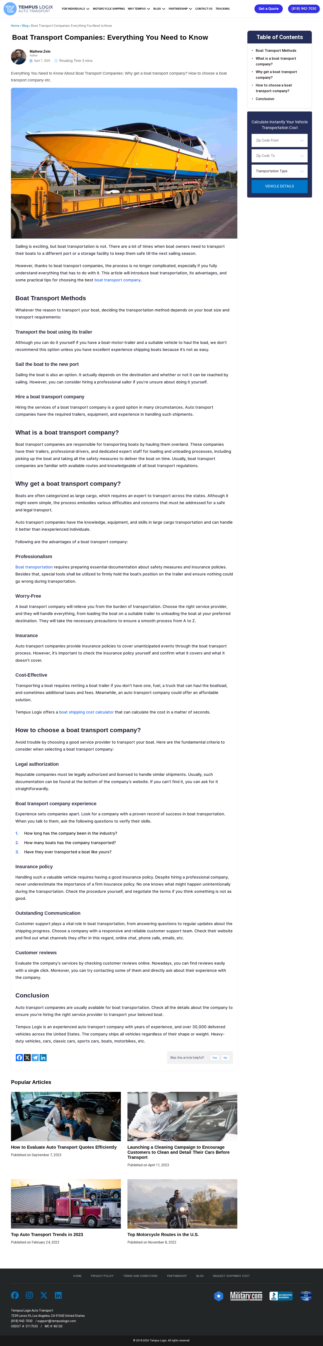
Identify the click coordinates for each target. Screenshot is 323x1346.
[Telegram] (35, 1057)
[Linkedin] (43, 1057)
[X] (27, 1057)
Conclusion (265, 99)
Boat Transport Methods (276, 51)
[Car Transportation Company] (15, 1295)
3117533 (31, 1326)
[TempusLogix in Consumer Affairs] (218, 1295)
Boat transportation (34, 567)
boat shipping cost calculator (86, 712)
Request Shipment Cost (231, 1276)
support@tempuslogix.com (56, 1321)
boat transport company (117, 280)
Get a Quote (269, 9)
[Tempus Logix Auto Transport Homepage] (29, 8)
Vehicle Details (279, 186)
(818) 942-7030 (304, 9)
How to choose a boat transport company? (274, 88)
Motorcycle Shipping (109, 8)
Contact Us (203, 8)
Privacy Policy (102, 1276)
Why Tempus (137, 8)
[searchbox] (278, 140)
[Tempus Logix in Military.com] (246, 1295)
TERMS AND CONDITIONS (140, 1276)
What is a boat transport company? (276, 61)
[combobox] (280, 140)
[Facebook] (19, 1057)
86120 (58, 1326)
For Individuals (73, 8)
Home (15, 25)
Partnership (178, 8)
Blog (157, 8)
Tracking (223, 8)
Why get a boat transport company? (276, 75)
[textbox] (279, 171)
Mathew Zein (40, 51)
